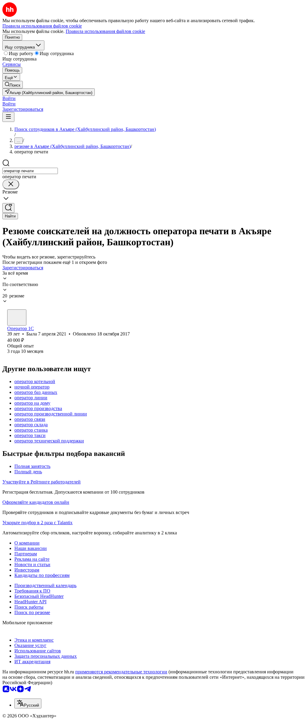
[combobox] (30, 171)
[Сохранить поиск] (8, 208)
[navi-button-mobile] (8, 117)
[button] (9, 98)
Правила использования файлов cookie (105, 31)
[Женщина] (16, 317)
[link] (12, 84)
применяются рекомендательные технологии (121, 671)
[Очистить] (10, 184)
